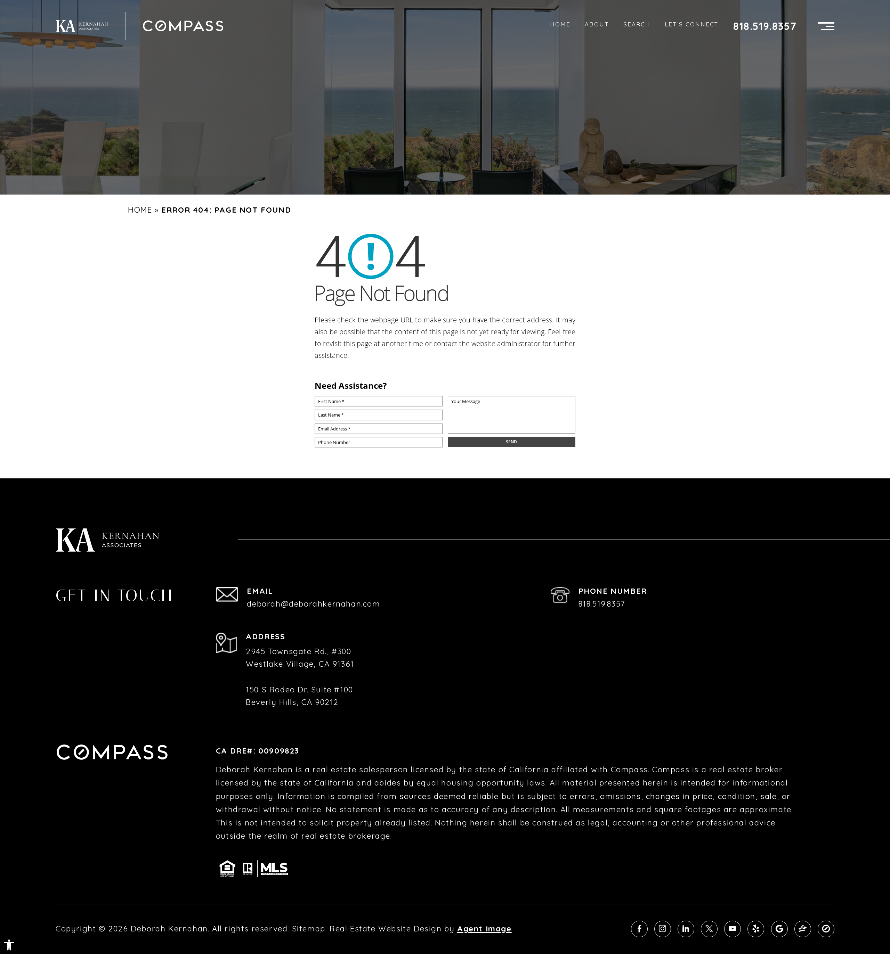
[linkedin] (686, 929)
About (597, 24)
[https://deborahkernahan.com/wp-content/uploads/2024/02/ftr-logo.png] (82, 26)
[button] (9, 945)
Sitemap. (309, 929)
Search (636, 24)
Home (560, 24)
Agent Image (484, 929)
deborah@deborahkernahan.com (313, 604)
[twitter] (709, 929)
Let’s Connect (692, 24)
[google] (779, 929)
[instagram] (662, 929)
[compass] (826, 929)
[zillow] (802, 929)
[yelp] (755, 929)
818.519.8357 (764, 26)
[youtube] (732, 929)
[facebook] (639, 929)
